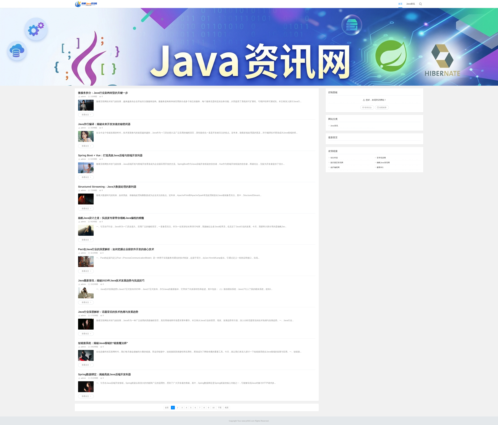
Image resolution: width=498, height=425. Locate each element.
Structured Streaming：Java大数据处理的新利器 (107, 186)
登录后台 (368, 107)
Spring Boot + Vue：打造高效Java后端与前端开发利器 (110, 155)
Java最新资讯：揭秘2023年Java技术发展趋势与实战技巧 (111, 280)
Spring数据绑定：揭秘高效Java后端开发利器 (104, 374)
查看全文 (85, 115)
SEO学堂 (334, 158)
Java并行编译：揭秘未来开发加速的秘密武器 (104, 124)
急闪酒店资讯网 (336, 162)
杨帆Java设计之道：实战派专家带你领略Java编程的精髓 (111, 218)
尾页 (227, 408)
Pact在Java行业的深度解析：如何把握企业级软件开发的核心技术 (116, 249)
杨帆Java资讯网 (383, 162)
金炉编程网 (335, 167)
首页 (400, 4)
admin (83, 96)
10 (213, 408)
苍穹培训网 (381, 158)
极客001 (380, 167)
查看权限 (382, 107)
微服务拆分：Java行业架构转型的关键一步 (103, 92)
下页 (220, 408)
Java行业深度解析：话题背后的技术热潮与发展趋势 (108, 311)
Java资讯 (410, 4)
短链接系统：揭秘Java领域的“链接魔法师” (103, 343)
